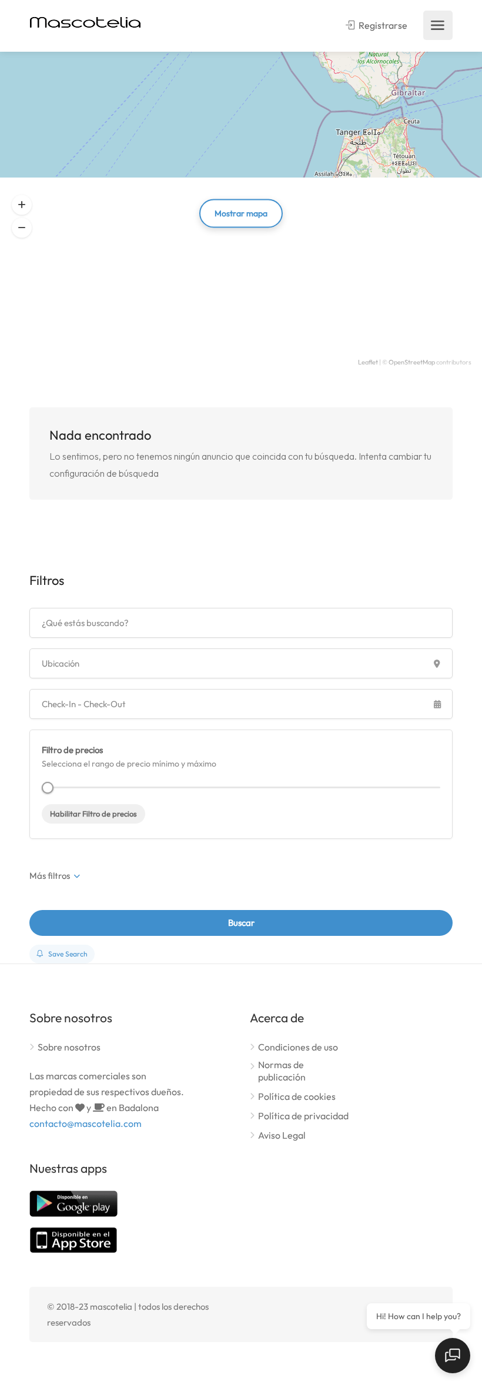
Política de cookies (297, 1096)
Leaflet (368, 362)
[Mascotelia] (85, 21)
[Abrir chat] (452, 1355)
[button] (22, 205)
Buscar (241, 922)
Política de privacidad (303, 1116)
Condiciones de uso (298, 1047)
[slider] (47, 788)
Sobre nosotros (69, 1047)
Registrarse (382, 25)
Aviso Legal (282, 1135)
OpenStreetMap (412, 362)
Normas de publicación (282, 1071)
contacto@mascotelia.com (85, 1123)
